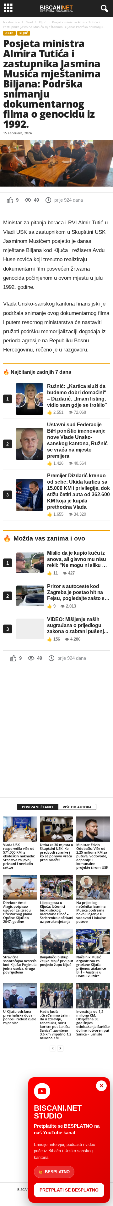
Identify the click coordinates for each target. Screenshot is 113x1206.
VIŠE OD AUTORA (77, 807)
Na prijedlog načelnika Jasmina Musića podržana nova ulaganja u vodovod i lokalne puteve (91, 912)
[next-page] (60, 1048)
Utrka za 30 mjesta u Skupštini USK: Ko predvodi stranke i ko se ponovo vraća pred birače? (56, 852)
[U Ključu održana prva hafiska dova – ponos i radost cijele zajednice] (20, 995)
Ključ (42, 22)
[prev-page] (53, 1048)
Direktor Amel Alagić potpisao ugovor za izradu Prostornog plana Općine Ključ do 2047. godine (17, 912)
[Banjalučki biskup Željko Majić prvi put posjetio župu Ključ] (56, 941)
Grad (29, 22)
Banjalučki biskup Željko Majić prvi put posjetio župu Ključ (56, 961)
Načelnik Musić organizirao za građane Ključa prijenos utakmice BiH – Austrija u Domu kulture (91, 966)
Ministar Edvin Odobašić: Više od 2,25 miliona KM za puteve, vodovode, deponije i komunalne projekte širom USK (92, 856)
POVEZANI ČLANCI (37, 807)
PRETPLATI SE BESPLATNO (69, 1189)
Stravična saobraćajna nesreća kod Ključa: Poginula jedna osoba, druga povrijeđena (19, 964)
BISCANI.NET (27, 1189)
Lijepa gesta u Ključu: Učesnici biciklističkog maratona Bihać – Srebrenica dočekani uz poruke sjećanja (56, 912)
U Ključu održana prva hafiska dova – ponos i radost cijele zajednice (19, 1017)
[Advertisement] (56, 729)
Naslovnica (11, 22)
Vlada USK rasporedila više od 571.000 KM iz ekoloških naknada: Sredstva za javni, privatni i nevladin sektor (19, 856)
